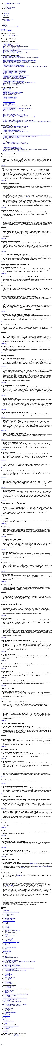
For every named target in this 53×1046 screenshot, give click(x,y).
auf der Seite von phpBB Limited (42, 866)
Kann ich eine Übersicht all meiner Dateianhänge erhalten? (16, 143)
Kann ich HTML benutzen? (9, 89)
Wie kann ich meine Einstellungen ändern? (12, 56)
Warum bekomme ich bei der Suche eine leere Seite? (14, 128)
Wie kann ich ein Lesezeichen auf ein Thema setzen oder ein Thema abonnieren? (21, 136)
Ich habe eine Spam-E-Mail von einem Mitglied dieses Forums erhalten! (19, 116)
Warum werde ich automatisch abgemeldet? (12, 51)
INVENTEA (17, 1035)
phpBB (7, 1033)
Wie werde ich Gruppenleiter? (9, 107)
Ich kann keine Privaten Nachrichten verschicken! (14, 114)
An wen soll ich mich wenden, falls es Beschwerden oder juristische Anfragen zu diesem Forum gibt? (25, 149)
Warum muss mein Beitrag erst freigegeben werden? (14, 83)
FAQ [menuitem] (4, 23)
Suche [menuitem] (4, 24)
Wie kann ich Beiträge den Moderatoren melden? (14, 81)
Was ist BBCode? (7, 88)
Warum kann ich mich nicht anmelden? (11, 47)
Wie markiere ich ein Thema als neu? (11, 84)
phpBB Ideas (19, 875)
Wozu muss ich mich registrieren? (10, 42)
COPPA (27, 196)
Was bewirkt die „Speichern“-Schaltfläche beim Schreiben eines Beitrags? (19, 82)
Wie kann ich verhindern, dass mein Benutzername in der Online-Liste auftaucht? (21, 57)
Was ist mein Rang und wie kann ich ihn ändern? (14, 65)
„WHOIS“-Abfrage (9, 885)
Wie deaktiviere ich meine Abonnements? (12, 138)
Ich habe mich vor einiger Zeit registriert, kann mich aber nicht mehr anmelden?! (20, 49)
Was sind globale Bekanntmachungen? (11, 93)
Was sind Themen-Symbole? (9, 98)
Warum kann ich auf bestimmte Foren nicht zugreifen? (15, 77)
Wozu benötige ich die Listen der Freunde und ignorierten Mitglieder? (18, 120)
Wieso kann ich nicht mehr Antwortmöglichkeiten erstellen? (16, 75)
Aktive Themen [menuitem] (6, 20)
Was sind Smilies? (7, 91)
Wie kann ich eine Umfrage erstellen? (11, 73)
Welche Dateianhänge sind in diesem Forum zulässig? (15, 142)
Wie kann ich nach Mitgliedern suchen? (11, 130)
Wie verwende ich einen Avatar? (10, 63)
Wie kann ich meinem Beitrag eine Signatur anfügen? (14, 72)
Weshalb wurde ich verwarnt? (9, 79)
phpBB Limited (28, 309)
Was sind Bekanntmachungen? (10, 94)
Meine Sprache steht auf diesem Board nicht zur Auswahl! (16, 61)
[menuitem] (11, 3)
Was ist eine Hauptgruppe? (9, 109)
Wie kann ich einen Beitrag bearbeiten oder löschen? (14, 71)
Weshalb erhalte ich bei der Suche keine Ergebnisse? (14, 127)
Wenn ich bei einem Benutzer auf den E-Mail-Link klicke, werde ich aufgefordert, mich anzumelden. (25, 66)
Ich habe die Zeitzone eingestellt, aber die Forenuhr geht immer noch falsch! (19, 60)
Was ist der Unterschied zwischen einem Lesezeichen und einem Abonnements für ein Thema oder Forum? (26, 135)
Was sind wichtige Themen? (9, 95)
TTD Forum (6, 30)
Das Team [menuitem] (5, 25)
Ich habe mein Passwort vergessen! (11, 50)
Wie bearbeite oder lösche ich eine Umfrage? (13, 76)
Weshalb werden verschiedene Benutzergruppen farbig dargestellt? (17, 108)
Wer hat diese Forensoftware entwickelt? (12, 147)
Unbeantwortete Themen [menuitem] (8, 19)
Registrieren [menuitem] (6, 17)
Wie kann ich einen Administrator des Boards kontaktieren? (16, 150)
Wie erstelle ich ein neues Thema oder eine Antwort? (14, 70)
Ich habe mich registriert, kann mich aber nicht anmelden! (15, 46)
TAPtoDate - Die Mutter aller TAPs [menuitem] (11, 26)
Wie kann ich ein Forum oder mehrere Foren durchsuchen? (16, 126)
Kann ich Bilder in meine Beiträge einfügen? (13, 92)
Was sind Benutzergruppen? (9, 104)
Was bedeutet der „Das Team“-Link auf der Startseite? (15, 110)
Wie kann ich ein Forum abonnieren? (11, 137)
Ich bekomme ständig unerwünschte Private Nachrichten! (15, 115)
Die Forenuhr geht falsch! (8, 58)
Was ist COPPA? (7, 44)
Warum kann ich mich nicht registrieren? (12, 45)
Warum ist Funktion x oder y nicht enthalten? (13, 148)
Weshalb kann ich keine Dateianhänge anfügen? (13, 78)
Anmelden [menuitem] (6, 15)
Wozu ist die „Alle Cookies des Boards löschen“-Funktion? (16, 52)
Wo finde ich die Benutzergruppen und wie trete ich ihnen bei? (17, 105)
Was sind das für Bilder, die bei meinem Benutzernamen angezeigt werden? (19, 62)
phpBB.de (38, 309)
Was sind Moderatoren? (8, 103)
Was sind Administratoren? (9, 102)
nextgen (22, 1035)
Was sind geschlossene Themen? (10, 97)
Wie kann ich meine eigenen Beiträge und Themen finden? (16, 131)
